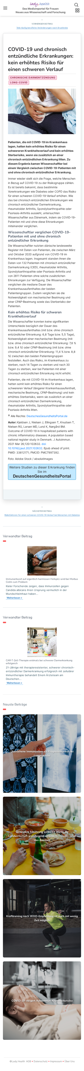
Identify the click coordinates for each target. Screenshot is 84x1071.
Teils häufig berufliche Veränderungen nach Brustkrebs (42, 27)
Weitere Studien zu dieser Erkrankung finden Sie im (42, 472)
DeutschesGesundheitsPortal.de (47, 416)
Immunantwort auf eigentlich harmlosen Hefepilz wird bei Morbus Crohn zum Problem (42, 580)
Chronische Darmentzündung (32, 77)
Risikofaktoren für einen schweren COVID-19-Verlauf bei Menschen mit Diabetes (42, 515)
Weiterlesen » (14, 597)
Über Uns (69, 1061)
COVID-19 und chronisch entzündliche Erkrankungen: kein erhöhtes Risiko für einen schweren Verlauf (40, 59)
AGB (29, 1061)
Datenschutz (40, 1061)
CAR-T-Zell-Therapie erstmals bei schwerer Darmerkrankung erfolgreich (39, 662)
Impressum (56, 1061)
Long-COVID (19, 82)
